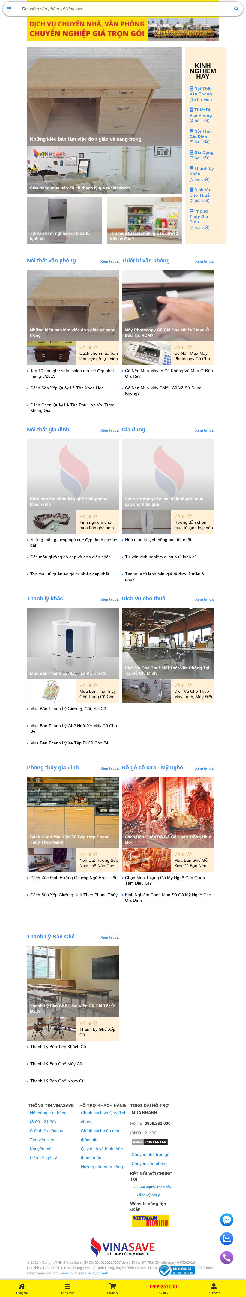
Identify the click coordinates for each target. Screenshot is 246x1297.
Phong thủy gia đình (53, 768)
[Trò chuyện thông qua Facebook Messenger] (226, 1225)
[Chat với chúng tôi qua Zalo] (226, 1243)
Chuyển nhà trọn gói (151, 1154)
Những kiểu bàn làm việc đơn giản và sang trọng (85, 139)
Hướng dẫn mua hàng (102, 1166)
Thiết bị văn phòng (146, 261)
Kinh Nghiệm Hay (203, 71)
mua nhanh (144, 1112)
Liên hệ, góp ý (43, 1157)
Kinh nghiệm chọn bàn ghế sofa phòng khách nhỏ (69, 501)
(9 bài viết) (200, 179)
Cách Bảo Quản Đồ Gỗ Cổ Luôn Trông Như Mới (168, 839)
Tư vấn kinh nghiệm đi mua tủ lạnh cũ (60, 236)
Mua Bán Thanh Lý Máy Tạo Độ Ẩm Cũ (68, 673)
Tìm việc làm (42, 1139)
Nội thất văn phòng (51, 261)
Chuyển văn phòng (150, 1163)
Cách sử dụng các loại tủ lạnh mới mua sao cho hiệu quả (164, 501)
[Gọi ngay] (226, 1262)
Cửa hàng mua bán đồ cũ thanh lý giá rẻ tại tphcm (80, 188)
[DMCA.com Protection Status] (150, 1144)
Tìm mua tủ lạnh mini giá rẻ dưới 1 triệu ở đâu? (144, 236)
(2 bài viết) (200, 200)
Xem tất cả (109, 261)
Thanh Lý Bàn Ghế (51, 937)
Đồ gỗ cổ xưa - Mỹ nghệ (152, 768)
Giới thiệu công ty (46, 1130)
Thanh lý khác (45, 599)
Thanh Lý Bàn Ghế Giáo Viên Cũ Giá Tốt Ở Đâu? (72, 1008)
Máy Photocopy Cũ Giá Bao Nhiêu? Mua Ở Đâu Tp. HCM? (167, 332)
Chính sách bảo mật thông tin (100, 1135)
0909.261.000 (158, 1123)
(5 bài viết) (200, 142)
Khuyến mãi (41, 1148)
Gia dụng (133, 430)
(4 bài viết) (200, 120)
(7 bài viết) (200, 157)
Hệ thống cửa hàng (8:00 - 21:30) (48, 1117)
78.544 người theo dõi (152, 1187)
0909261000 (192, 1268)
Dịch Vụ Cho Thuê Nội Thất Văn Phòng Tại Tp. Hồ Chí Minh (167, 670)
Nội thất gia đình (48, 430)
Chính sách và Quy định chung (104, 1117)
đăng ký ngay (148, 1195)
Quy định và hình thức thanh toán (102, 1153)
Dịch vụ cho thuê (143, 599)
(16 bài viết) (201, 99)
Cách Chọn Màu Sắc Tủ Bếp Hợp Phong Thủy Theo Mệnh (70, 839)
